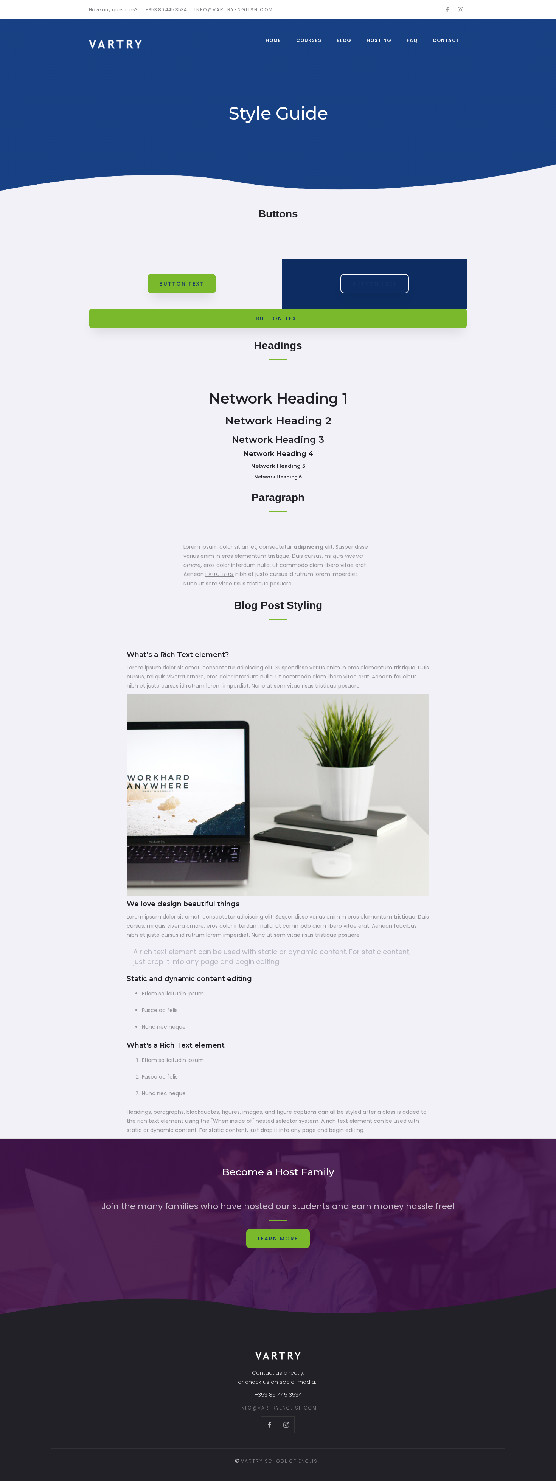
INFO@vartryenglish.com (233, 9)
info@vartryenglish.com (278, 1408)
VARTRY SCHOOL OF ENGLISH (281, 1461)
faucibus (219, 574)
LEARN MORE (278, 1238)
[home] (115, 44)
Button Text (181, 283)
